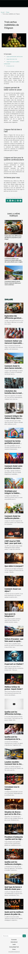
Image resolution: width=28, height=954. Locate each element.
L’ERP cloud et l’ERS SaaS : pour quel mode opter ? (13, 543)
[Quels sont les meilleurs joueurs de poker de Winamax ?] (14, 904)
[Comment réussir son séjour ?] (14, 581)
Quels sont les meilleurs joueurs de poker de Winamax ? (14, 914)
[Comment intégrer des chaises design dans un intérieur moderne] (14, 408)
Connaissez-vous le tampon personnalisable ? (12, 789)
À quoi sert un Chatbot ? (14, 664)
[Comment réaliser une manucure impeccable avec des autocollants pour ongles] (14, 250)
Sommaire (8, 54)
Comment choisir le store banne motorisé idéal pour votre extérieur (13, 283)
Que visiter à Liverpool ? (14, 566)
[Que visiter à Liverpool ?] (14, 558)
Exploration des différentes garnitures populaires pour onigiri (13, 237)
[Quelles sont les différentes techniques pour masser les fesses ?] (14, 704)
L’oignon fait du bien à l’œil (11, 59)
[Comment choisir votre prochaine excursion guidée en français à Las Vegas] (14, 458)
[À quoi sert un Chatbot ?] (14, 656)
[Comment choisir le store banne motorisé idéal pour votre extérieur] (14, 273)
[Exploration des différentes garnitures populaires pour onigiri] (14, 227)
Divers (7, 12)
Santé (14, 944)
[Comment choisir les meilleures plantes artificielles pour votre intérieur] (14, 508)
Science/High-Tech (14, 947)
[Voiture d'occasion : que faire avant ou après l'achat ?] (14, 631)
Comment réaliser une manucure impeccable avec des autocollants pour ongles (13, 260)
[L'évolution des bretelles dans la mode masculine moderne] (14, 383)
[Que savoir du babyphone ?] (14, 606)
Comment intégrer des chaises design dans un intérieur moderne (13, 418)
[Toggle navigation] (3, 3)
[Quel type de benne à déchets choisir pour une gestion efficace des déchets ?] (14, 879)
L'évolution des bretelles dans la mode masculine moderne (14, 393)
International (14, 942)
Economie (14, 939)
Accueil (2, 12)
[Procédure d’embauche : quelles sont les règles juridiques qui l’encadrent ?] (14, 829)
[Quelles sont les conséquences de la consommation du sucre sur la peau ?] (14, 729)
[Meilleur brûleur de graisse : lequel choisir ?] (14, 679)
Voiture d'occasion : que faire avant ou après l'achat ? (14, 641)
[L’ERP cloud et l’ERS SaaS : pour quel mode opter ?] (14, 533)
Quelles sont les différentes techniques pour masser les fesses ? (14, 714)
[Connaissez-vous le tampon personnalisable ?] (14, 779)
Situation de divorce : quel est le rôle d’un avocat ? (13, 814)
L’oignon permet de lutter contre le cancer (14, 56)
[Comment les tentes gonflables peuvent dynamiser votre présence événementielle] (14, 433)
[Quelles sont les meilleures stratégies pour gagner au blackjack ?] (14, 854)
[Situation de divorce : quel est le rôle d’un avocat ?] (14, 804)
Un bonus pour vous (10, 66)
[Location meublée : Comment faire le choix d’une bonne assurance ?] (14, 754)
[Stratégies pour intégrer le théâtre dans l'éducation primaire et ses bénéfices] (14, 483)
